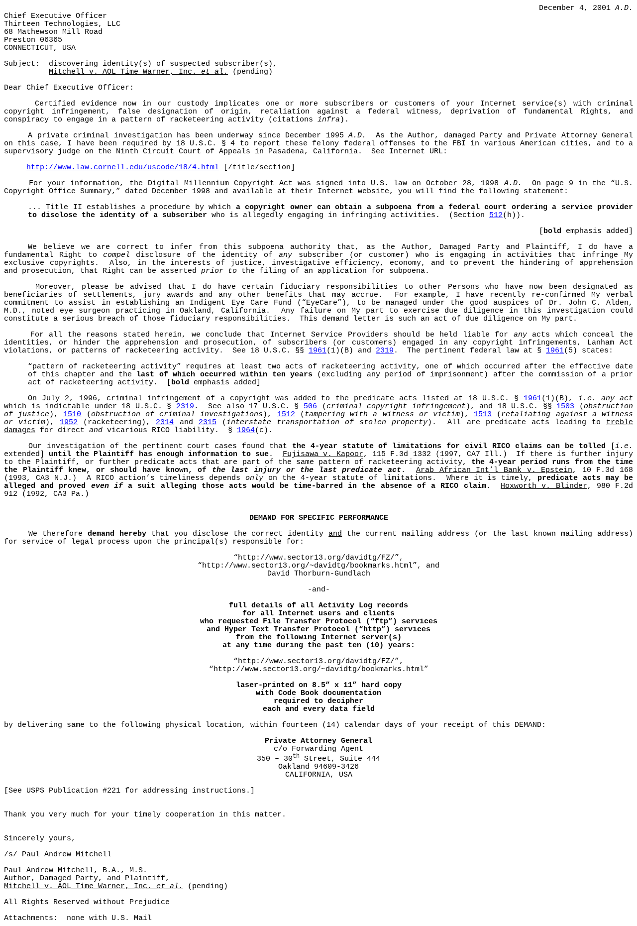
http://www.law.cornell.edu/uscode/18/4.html (122, 167)
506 (310, 406)
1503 (565, 406)
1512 (286, 414)
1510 (72, 414)
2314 (165, 422)
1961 (317, 350)
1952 (69, 422)
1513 (483, 414)
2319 (385, 350)
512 (496, 215)
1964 (246, 430)
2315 (207, 422)
